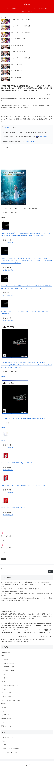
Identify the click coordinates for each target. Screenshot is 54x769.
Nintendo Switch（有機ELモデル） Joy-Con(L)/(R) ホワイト (18, 463)
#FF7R (45, 137)
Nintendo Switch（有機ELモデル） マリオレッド (15, 508)
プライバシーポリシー (7, 741)
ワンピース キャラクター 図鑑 (10, 748)
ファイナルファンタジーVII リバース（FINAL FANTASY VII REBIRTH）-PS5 (23, 418)
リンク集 (3, 745)
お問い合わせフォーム (7, 737)
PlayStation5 (4, 440)
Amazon (3, 376)
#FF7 (40, 137)
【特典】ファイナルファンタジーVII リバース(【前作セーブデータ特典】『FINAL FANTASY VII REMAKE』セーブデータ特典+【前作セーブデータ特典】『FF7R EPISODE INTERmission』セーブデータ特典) (26, 261)
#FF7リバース (9, 127)
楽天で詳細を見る (8, 242)
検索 (2, 568)
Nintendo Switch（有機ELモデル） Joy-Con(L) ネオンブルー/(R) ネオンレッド (23, 485)
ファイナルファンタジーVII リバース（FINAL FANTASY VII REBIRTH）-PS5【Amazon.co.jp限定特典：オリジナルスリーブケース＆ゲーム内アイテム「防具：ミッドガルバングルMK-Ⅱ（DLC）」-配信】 (26, 365)
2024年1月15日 (30, 141)
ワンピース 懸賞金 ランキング (10, 752)
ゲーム (4, 558)
